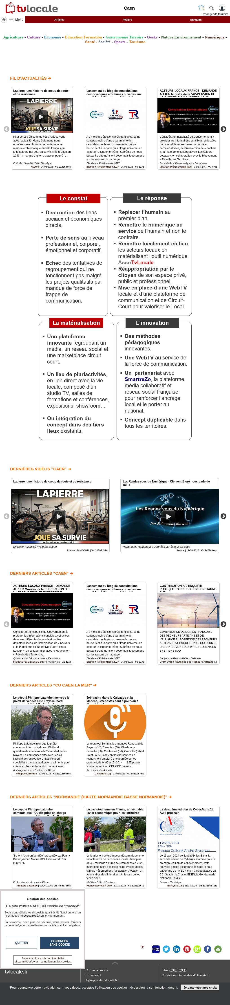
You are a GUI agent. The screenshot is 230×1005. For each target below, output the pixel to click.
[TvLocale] (31, 8)
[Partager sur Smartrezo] (155, 949)
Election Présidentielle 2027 (102, 166)
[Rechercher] (211, 7)
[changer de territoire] (201, 7)
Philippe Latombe (26, 773)
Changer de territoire (215, 14)
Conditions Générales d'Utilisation (185, 975)
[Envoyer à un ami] (217, 949)
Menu (19, 19)
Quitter (21, 942)
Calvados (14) (103, 773)
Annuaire (196, 19)
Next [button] (223, 129)
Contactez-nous (97, 970)
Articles (59, 19)
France (35, 166)
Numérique (214, 37)
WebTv (127, 19)
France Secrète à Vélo (99, 885)
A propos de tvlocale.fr (101, 980)
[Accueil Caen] (3, 20)
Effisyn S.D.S (175, 885)
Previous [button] (6, 129)
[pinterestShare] (186, 949)
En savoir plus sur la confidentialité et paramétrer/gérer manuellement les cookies (43, 960)
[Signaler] (145, 949)
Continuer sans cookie (59, 943)
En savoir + (94, 975)
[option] (42, 128)
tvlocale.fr (16, 972)
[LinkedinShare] (176, 949)
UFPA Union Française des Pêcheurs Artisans (186, 661)
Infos (173, 970)
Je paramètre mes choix (200, 987)
